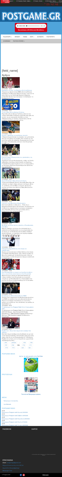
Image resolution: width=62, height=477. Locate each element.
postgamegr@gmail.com (14, 463)
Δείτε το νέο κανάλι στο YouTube (31, 356)
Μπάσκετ (17, 37)
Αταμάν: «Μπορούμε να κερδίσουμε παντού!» (15, 135)
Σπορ (31, 37)
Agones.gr (57, 2)
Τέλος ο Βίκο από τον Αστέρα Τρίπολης (13, 112)
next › (22, 347)
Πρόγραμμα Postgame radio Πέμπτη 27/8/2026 (14, 422)
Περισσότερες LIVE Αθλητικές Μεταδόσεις (31, 30)
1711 (30, 345)
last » (30, 347)
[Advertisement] (31, 55)
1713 (13, 347)
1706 (31, 342)
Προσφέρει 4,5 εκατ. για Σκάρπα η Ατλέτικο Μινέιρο (17, 90)
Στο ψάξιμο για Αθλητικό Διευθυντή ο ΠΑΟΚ (14, 296)
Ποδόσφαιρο (7, 37)
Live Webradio (7, 404)
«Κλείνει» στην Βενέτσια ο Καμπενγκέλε (14, 203)
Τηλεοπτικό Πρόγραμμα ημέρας (31, 394)
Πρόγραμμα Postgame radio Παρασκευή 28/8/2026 (16, 419)
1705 (24, 342)
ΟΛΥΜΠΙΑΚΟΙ (6, 41)
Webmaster (45, 475)
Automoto (40, 37)
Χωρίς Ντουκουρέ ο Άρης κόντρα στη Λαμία (14, 181)
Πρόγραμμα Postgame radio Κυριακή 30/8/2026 (15, 412)
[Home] (31, 16)
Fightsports (50, 37)
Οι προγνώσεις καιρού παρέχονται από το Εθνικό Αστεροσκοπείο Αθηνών (44, 455)
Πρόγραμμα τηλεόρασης (11, 401)
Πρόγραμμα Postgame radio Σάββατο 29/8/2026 (15, 415)
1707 (6, 345)
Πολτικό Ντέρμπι (18, 41)
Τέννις (25, 37)
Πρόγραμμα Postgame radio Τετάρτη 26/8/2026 (15, 425)
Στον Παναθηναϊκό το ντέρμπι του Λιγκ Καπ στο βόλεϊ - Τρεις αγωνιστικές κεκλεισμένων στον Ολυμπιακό (17, 273)
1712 (6, 347)
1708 (12, 345)
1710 (23, 345)
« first (5, 342)
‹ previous (13, 342)
